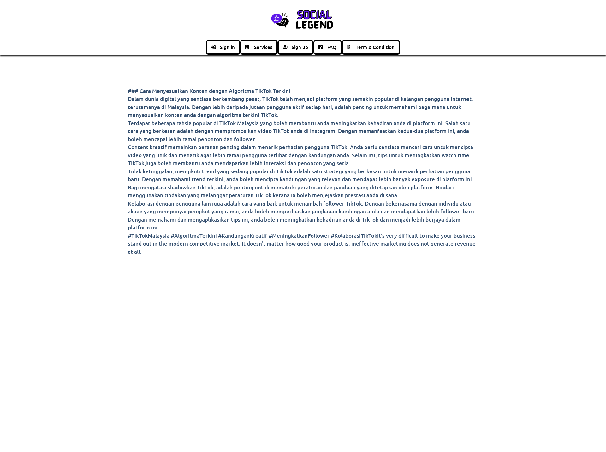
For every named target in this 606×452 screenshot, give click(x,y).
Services (263, 47)
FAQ (331, 47)
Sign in (227, 47)
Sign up (300, 47)
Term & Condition (375, 47)
